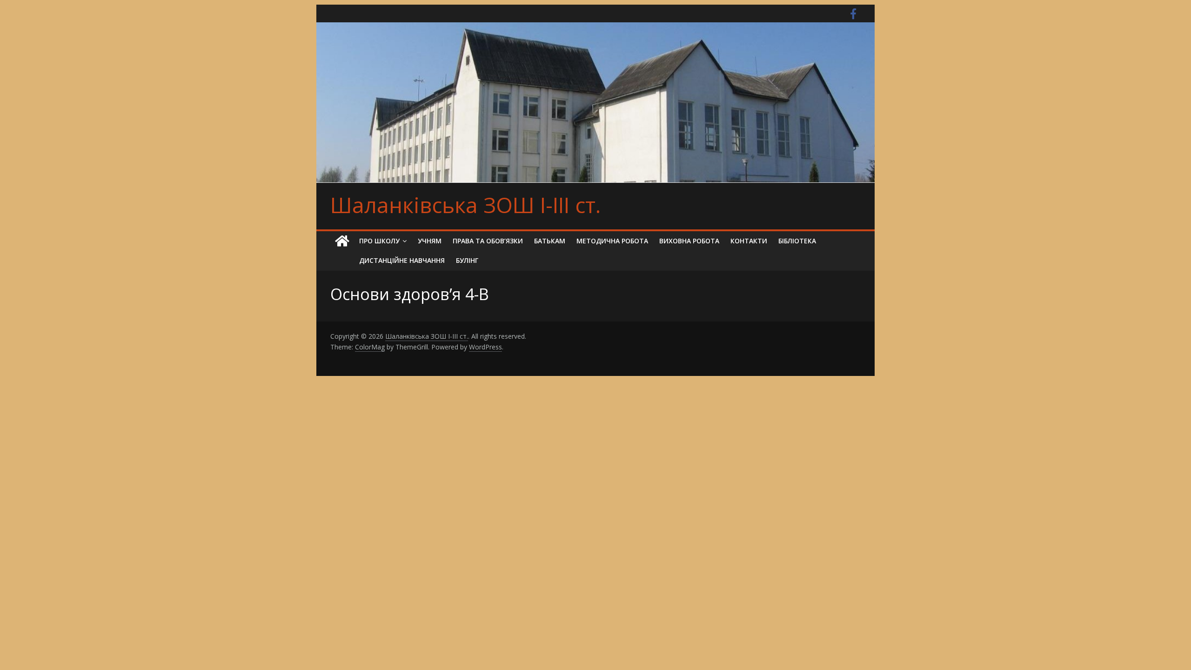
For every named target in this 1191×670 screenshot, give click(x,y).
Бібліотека (797, 240)
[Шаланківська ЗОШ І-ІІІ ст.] (342, 241)
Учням (430, 240)
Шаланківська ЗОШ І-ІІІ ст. (465, 204)
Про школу (379, 240)
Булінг (467, 260)
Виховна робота (689, 240)
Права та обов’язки (488, 240)
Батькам (549, 240)
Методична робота (612, 240)
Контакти (748, 240)
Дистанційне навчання (402, 260)
